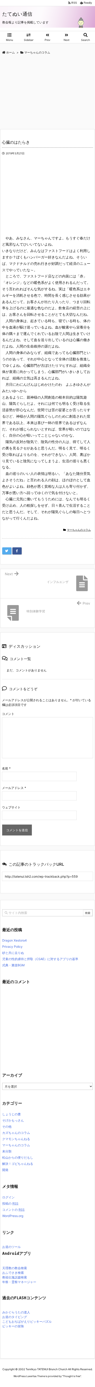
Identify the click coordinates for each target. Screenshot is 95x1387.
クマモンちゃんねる (16, 1139)
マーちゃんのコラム (79, 529)
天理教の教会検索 (14, 1268)
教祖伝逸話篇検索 (14, 1277)
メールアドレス (14, 788)
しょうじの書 (11, 1114)
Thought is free (71, 1376)
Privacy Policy (12, 946)
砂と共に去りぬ (13, 953)
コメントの (13, 1209)
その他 (6, 1126)
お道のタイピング (14, 1317)
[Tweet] (6, 550)
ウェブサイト (11, 807)
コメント (8, 714)
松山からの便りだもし (17, 1157)
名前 (6, 768)
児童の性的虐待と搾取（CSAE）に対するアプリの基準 (40, 959)
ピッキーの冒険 (13, 1326)
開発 (5, 1170)
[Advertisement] (37, 92)
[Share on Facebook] (17, 550)
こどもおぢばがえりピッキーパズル (27, 1321)
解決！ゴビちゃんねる (17, 1163)
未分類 (6, 1151)
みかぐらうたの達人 (16, 1312)
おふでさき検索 (13, 1272)
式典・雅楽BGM (13, 965)
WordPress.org (12, 1216)
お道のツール (11, 1247)
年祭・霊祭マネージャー (19, 1282)
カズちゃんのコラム (16, 1133)
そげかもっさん (13, 1120)
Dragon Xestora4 (14, 940)
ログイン (8, 1197)
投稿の (10, 1203)
